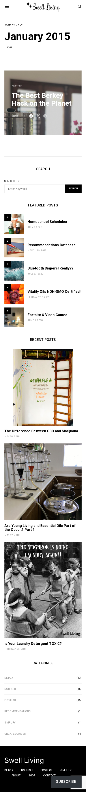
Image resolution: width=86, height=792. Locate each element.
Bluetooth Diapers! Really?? (50, 268)
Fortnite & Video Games (47, 315)
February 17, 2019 (39, 297)
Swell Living (24, 760)
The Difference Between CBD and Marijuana (41, 431)
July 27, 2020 (35, 274)
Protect (16, 86)
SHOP (32, 775)
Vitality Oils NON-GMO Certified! (54, 291)
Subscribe (66, 781)
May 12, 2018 (12, 535)
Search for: (12, 181)
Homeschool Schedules (47, 222)
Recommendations (17, 711)
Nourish (10, 689)
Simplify (9, 722)
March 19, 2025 (37, 250)
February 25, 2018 (15, 649)
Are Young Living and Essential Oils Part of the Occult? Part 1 (40, 528)
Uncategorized (15, 733)
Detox (8, 677)
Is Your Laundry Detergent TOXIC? (33, 644)
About (16, 775)
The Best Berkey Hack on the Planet (41, 99)
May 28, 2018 (12, 436)
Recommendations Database (52, 245)
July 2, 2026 (35, 227)
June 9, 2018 (35, 320)
